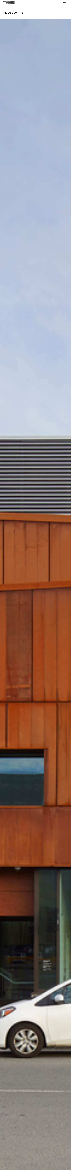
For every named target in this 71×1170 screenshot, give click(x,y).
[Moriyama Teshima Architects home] (9, 2)
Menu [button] (64, 2)
